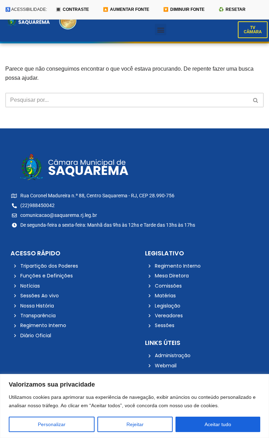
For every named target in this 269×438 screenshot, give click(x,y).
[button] (160, 29)
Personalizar (51, 424)
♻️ (232, 9)
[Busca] (256, 100)
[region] (134, 406)
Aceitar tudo (218, 424)
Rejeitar (135, 424)
